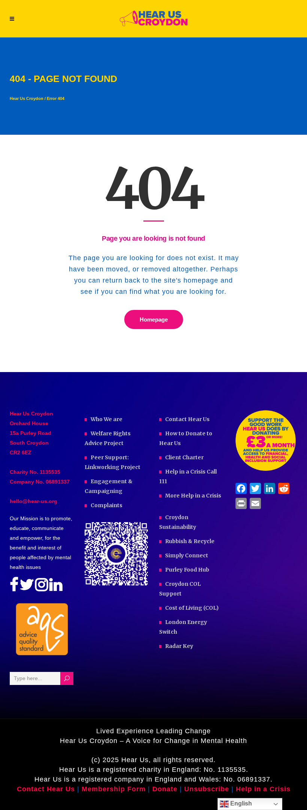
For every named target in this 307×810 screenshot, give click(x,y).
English (240, 803)
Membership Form (114, 789)
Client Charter (184, 457)
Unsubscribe (206, 789)
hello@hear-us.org (33, 501)
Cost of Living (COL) (192, 608)
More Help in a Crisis (193, 495)
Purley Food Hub (187, 569)
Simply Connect (186, 555)
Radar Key (179, 646)
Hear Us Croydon (26, 99)
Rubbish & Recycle (190, 541)
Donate (166, 789)
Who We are (106, 419)
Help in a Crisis (263, 789)
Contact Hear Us (187, 419)
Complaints (106, 505)
